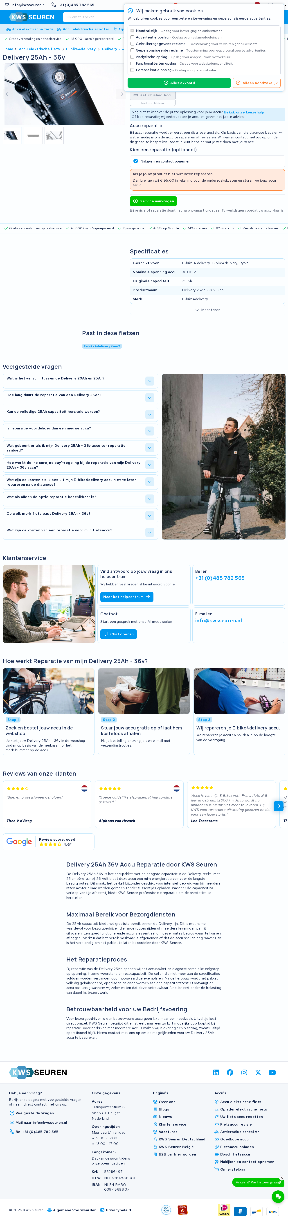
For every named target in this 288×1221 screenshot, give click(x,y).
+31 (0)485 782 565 (220, 578)
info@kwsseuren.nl (218, 620)
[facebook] (230, 1072)
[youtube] (272, 1072)
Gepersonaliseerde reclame (201, 50)
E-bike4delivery (81, 49)
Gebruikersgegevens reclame (197, 43)
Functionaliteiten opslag (184, 63)
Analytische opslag (183, 56)
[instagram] (244, 1072)
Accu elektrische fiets (39, 49)
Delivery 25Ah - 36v (120, 49)
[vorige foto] (8, 94)
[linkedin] (216, 1072)
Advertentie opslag (179, 37)
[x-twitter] (258, 1072)
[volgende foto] (121, 94)
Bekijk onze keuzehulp (244, 112)
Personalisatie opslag (176, 70)
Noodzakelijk (179, 30)
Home (8, 49)
